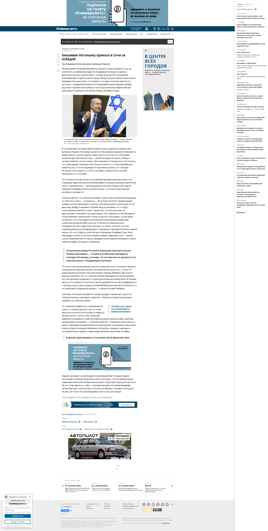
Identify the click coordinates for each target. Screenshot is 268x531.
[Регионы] (154, 28)
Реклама (107, 504)
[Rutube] (162, 504)
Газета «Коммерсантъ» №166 (72, 414)
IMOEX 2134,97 (83, 34)
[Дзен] (153, 504)
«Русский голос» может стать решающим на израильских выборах (121, 309)
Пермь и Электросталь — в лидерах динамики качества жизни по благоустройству (156, 490)
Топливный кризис (151, 34)
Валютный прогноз (131, 34)
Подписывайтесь (127, 405)
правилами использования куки (107, 41)
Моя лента (249, 4)
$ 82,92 (62, 34)
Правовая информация (130, 506)
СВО (141, 34)
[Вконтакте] (148, 504)
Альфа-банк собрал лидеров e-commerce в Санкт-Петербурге (101, 489)
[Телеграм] (144, 504)
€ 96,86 (68, 34)
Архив (88, 506)
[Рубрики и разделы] (172, 28)
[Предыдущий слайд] (63, 486)
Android (106, 508)
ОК (170, 42)
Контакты (89, 508)
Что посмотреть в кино (99, 34)
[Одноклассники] (157, 504)
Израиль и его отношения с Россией (73, 48)
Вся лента (241, 212)
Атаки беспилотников (115, 34)
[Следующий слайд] (172, 486)
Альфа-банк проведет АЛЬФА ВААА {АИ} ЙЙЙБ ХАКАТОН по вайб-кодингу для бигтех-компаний (77, 490)
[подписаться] (79, 422)
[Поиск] (168, 28)
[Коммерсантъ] (67, 28)
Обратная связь (128, 504)
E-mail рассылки (128, 508)
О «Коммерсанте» (92, 504)
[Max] (167, 504)
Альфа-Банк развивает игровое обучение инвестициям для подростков (130, 489)
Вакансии (107, 506)
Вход (163, 29)
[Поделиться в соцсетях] (58, 70)
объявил (105, 294)
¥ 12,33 (75, 34)
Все (78, 480)
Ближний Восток (166, 34)
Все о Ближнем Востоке (70, 429)
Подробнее (165, 523)
